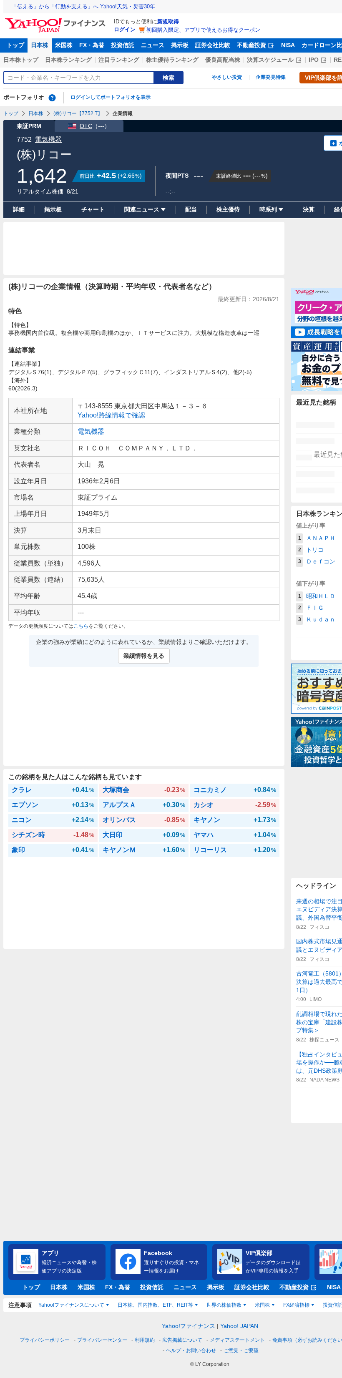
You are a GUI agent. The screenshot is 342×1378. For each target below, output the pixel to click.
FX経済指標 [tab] (296, 1305)
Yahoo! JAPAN (239, 1326)
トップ (15, 45)
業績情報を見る (143, 655)
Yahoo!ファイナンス (188, 1326)
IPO (314, 59)
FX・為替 (91, 45)
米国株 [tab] (262, 1305)
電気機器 (48, 139)
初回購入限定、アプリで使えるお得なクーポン (203, 30)
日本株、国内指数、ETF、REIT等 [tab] (155, 1305)
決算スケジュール (270, 59)
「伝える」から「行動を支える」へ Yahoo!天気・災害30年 (83, 6)
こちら (80, 626)
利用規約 (145, 1340)
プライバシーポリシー (45, 1340)
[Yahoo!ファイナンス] (56, 20)
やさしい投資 (227, 77)
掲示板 (180, 45)
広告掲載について (182, 1340)
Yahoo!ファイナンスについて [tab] (71, 1305)
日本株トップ (20, 59)
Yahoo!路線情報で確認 (111, 415)
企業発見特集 (271, 77)
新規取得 (168, 21)
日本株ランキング (68, 59)
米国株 (64, 45)
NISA (288, 45)
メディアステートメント (237, 1340)
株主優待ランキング (172, 59)
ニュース (152, 45)
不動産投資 (251, 45)
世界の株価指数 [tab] (223, 1305)
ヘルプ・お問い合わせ (191, 1350)
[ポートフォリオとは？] (52, 97)
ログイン (125, 29)
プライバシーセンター (102, 1340)
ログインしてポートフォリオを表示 (110, 97)
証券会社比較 (212, 45)
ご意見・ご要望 (241, 1350)
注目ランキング (118, 59)
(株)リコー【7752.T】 (78, 113)
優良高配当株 (222, 59)
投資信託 (122, 45)
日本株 (39, 45)
